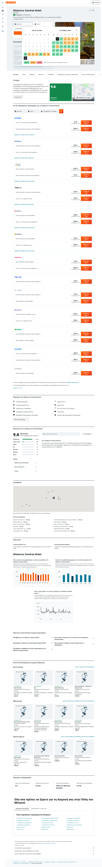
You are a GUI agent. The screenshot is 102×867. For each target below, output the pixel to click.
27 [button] (37, 54)
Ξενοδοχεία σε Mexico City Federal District (66, 862)
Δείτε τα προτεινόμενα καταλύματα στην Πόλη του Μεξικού (77, 736)
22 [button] (44, 50)
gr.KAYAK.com (16, 862)
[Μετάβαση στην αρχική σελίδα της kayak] (11, 2)
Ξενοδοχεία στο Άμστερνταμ (24, 818)
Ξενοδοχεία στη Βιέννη (73, 820)
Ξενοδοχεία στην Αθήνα (23, 820)
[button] (2, 2)
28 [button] (40, 54)
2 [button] (48, 39)
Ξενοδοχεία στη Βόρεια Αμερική (35, 862)
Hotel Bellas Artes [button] (59, 688)
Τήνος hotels (20, 829)
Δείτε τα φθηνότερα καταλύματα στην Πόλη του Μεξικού (78, 701)
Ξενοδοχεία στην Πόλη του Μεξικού (21, 863)
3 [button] (25, 43)
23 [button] (48, 50)
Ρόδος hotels (70, 827)
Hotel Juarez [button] (37, 722)
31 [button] (25, 58)
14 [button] (40, 46)
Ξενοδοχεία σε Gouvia (72, 822)
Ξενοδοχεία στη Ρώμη (47, 822)
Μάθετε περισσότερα (73, 382)
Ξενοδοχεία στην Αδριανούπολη (50, 818)
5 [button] (72, 39)
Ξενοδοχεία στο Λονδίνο (48, 825)
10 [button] (25, 46)
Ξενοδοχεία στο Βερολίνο (23, 825)
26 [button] (33, 54)
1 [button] (44, 39)
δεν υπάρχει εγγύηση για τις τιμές (47, 843)
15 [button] (44, 46)
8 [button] (44, 43)
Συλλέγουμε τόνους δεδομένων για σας (27, 851)
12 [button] (33, 46)
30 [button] (48, 54)
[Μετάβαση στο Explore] (3, 18)
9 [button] (48, 43)
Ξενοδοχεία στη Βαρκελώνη (24, 822)
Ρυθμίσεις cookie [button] (17, 388)
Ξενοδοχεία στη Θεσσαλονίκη (49, 820)
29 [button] (44, 54)
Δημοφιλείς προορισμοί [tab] (22, 808)
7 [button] (40, 43)
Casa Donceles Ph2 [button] (59, 756)
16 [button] (48, 46)
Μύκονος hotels (21, 827)
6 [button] (76, 39)
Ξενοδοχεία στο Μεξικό (50, 862)
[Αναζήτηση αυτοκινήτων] (3, 14)
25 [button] (29, 54)
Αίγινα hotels (45, 829)
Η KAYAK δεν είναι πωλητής (23, 848)
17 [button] (25, 50)
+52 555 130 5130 (18, 19)
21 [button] (40, 50)
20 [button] (37, 50)
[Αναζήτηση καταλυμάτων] (3, 10)
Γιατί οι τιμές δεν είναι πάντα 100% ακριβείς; (28, 854)
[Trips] (3, 26)
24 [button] (25, 54)
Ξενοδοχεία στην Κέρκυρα (73, 818)
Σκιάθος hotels (70, 829)
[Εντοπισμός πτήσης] (3, 22)
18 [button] (29, 50)
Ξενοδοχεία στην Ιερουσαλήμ (74, 825)
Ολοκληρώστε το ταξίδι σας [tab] (39, 808)
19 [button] (33, 50)
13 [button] (37, 46)
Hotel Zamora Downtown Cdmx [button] (22, 722)
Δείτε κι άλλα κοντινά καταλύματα (84, 667)
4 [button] (29, 43)
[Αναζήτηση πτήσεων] (3, 7)
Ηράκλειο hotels (46, 827)
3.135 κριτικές (27, 15)
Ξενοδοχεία (23, 862)
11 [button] (29, 46)
